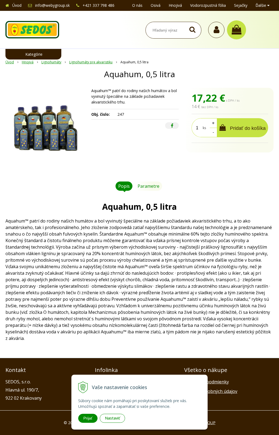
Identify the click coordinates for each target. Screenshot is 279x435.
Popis (124, 186)
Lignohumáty (51, 62)
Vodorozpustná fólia (208, 5)
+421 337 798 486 (98, 5)
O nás (137, 5)
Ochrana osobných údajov (210, 391)
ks (204, 128)
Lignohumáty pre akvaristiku (91, 62)
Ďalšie (261, 5)
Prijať (87, 418)
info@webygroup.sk (52, 5)
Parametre (148, 186)
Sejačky (240, 5)
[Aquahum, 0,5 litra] (45, 128)
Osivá (155, 5)
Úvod (17, 5)
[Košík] (238, 29)
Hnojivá (175, 5)
